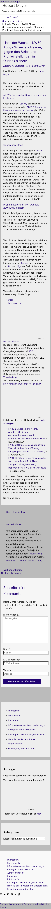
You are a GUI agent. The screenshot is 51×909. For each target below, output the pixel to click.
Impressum (14, 710)
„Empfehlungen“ (15, 872)
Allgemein (8, 66)
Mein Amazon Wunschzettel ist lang (21, 383)
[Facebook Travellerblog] (19, 894)
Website (7, 670)
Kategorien (9, 838)
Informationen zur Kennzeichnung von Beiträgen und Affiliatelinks (26, 868)
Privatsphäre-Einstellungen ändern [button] (26, 734)
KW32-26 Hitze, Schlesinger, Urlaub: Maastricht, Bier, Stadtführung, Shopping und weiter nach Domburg (26, 448)
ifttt (10, 266)
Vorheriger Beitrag (12, 570)
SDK (30, 351)
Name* (6, 649)
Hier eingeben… (11, 614)
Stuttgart (19, 66)
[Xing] (15, 894)
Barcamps (13, 720)
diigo (19, 266)
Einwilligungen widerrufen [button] (21, 748)
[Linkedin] (1, 894)
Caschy (23, 103)
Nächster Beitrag (11, 573)
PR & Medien (13, 879)
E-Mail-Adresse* (11, 659)
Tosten (24, 263)
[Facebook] (8, 894)
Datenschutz (14, 715)
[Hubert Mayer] (18, 335)
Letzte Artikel (15, 303)
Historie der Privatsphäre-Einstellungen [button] (27, 885)
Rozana (40, 150)
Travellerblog (10, 377)
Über (10, 299)
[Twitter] (5, 894)
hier (39, 813)
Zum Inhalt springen (10, 1)
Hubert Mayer (14, 5)
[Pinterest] (12, 894)
